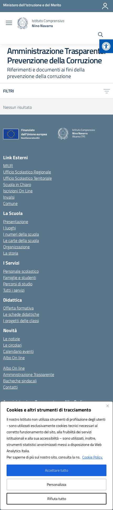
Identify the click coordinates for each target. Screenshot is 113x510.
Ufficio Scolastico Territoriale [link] (27, 178)
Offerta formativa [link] (18, 308)
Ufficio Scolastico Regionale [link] (27, 172)
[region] (56, 455)
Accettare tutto (56, 470)
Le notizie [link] (11, 339)
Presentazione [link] (15, 221)
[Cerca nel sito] (100, 35)
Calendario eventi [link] (18, 351)
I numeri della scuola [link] (21, 234)
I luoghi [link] (9, 228)
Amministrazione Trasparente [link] (28, 374)
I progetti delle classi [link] (21, 320)
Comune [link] (10, 203)
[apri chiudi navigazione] (9, 23)
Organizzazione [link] (16, 247)
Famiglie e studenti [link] (19, 277)
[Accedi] (105, 6)
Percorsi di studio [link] (17, 284)
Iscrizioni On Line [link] (18, 191)
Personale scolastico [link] (21, 271)
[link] (106, 46)
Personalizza (56, 484)
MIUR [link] (8, 165)
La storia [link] (10, 253)
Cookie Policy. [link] (92, 457)
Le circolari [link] (12, 345)
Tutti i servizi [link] (13, 290)
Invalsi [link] (8, 197)
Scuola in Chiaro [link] (17, 184)
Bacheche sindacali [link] (20, 381)
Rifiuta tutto (56, 498)
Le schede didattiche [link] (21, 314)
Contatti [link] (10, 387)
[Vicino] (107, 406)
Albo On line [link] (14, 357)
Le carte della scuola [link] (21, 240)
